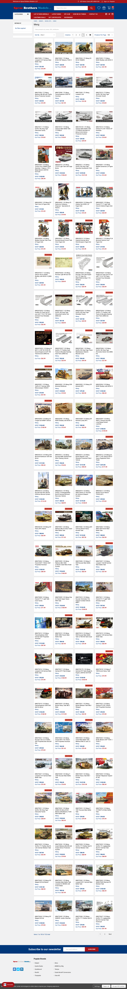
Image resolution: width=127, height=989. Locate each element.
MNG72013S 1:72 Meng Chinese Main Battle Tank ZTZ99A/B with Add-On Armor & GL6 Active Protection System (83, 130)
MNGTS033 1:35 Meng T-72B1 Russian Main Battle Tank (83, 810)
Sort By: (37, 35)
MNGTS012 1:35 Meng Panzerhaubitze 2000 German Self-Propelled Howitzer (42, 635)
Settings (97, 986)
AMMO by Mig (59, 966)
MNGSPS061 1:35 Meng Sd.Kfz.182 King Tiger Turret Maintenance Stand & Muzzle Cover (84, 351)
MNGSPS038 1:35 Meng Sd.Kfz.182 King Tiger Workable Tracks (83, 312)
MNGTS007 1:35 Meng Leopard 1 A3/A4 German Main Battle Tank (103, 563)
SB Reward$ (68, 17)
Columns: (68, 35)
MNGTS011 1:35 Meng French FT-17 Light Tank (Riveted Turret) (103, 599)
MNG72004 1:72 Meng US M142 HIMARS (83, 59)
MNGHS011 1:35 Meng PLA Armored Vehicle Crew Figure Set (104, 240)
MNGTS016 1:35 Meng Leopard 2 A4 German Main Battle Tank (43, 671)
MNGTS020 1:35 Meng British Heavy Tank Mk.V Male (62, 705)
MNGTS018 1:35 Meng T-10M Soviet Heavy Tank (103, 670)
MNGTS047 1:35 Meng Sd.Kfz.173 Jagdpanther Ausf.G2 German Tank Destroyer (103, 919)
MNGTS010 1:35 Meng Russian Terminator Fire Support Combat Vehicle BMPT (83, 599)
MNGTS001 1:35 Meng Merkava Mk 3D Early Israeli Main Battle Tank (63, 528)
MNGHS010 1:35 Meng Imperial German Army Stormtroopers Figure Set (83, 240)
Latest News (56, 14)
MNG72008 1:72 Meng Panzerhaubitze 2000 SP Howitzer (62, 94)
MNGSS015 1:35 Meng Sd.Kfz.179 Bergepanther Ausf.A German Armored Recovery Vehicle (62, 493)
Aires (56, 963)
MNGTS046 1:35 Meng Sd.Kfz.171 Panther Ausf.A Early (84, 918)
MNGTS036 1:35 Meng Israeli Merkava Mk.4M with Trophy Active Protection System (63, 846)
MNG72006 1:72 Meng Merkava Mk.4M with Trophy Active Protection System (43, 94)
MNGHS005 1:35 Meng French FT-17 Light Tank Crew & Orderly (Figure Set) (104, 204)
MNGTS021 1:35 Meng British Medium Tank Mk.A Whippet (83, 705)
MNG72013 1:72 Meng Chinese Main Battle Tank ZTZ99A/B (62, 128)
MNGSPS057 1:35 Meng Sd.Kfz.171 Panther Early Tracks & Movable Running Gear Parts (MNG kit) (63, 351)
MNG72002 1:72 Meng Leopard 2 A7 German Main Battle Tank (43, 60)
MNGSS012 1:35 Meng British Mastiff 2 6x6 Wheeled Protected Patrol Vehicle (83, 457)
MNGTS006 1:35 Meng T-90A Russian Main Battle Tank (83, 563)
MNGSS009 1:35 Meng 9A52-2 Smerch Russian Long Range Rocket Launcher (103, 421)
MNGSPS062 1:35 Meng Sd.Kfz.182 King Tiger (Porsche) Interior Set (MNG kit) (104, 351)
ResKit (37, 972)
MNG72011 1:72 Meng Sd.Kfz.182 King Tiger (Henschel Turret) (42, 128)
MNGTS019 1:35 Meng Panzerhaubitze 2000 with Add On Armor (43, 705)
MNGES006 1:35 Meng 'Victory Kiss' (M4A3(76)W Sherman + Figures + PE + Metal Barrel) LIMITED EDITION (43, 168)
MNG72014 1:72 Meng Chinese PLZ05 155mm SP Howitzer (104, 128)
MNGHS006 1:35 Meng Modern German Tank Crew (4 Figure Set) (43, 240)
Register (112, 1)
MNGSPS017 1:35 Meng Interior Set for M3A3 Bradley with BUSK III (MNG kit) (43, 275)
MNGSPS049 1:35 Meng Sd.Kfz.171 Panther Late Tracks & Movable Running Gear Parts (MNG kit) (104, 313)
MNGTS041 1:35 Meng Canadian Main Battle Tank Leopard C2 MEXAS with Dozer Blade (63, 883)
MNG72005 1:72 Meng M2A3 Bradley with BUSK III (104, 59)
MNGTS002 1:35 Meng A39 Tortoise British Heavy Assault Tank (84, 528)
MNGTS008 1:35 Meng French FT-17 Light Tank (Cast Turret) (42, 599)
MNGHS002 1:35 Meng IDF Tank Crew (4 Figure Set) (43, 203)
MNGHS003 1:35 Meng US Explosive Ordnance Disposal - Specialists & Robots (63, 205)
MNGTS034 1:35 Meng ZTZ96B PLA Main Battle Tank (103, 810)
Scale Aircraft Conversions (63, 972)
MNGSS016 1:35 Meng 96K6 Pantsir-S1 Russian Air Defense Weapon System (83, 493)
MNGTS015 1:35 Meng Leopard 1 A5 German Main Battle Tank (104, 635)
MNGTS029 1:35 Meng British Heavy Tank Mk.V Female (83, 775)
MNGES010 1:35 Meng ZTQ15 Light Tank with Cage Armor (63, 166)
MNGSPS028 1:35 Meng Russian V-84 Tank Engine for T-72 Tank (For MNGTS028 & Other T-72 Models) (83, 276)
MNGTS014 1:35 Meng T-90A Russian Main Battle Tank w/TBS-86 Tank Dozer (84, 635)
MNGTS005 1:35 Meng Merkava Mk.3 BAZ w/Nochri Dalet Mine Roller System (63, 563)
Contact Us (93, 14)
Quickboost (38, 969)
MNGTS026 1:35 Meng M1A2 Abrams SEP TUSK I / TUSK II (104, 739)
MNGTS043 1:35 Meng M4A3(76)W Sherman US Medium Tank (103, 882)
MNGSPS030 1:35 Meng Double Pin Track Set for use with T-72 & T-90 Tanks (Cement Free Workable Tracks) (43, 314)
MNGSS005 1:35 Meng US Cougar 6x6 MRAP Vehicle (43, 419)
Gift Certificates (55, 17)
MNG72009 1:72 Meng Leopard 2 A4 (82, 93)
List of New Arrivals (41, 14)
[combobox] (74, 8)
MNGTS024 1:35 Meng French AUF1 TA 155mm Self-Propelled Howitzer (62, 739)
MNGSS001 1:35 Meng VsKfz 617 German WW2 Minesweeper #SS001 (42, 386)
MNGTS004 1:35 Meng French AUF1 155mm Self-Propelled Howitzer (43, 563)
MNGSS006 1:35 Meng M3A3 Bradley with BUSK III (63, 419)
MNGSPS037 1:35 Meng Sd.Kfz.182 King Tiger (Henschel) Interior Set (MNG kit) (62, 313)
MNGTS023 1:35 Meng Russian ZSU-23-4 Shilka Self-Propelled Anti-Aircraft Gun (43, 740)
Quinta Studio (39, 966)
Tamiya (57, 969)
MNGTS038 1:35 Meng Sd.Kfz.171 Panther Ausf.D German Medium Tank (84, 846)
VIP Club (67, 14)
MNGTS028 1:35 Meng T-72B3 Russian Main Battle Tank (63, 775)
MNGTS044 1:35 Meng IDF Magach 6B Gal (43, 917)
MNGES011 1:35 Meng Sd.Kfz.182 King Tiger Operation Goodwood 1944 (84, 166)
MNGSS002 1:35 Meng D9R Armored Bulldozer (63, 385)
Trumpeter (38, 975)
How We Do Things (79, 14)
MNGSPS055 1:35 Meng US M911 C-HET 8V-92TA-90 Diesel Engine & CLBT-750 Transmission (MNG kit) (43, 351)
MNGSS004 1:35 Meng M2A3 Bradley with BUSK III (104, 385)
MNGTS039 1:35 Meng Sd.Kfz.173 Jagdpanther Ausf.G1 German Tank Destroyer (103, 846)
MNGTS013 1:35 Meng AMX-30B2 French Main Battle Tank (62, 635)
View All (57, 975)
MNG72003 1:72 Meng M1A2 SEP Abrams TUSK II (63, 59)
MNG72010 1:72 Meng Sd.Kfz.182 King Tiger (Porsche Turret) (103, 94)
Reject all (106, 986)
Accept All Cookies (118, 986)
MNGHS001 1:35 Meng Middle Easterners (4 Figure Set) (104, 166)
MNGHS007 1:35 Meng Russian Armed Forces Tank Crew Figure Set (63, 240)
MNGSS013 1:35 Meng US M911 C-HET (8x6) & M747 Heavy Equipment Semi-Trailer (104, 457)
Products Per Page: (100, 35)
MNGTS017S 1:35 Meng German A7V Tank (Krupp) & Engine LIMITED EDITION (84, 671)
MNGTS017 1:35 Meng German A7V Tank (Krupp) (62, 670)
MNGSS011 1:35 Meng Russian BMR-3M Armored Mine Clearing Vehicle (63, 456)
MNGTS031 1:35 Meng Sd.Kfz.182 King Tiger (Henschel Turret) (42, 810)
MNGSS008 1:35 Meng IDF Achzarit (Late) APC (84, 419)
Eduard (37, 963)
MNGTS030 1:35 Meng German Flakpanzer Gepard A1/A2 (104, 775)
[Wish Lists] (99, 8)
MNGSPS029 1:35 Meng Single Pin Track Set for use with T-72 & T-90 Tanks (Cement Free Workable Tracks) (104, 276)
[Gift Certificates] (105, 8)
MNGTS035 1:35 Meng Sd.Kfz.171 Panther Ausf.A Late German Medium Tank (43, 846)
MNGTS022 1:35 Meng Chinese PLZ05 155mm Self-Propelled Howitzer (103, 705)
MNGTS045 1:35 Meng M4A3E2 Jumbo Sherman (62, 917)
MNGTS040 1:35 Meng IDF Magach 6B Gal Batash (43, 881)
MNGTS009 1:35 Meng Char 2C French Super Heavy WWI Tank (63, 599)
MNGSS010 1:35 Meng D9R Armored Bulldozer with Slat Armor (43, 456)
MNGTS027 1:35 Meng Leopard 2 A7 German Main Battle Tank (43, 775)
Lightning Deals (39, 17)
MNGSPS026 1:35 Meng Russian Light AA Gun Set (62, 273)
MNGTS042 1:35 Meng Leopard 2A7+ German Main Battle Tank (84, 882)
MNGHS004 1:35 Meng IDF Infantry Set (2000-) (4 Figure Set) (84, 204)
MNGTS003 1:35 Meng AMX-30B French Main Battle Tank (103, 528)
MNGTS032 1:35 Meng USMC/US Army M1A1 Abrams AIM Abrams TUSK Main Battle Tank (63, 810)
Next (110, 934)
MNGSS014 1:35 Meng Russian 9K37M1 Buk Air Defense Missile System (42, 492)
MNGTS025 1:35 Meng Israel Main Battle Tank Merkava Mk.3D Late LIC (83, 739)
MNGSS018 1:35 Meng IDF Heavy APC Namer (43, 527)
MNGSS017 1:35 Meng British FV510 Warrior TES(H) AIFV (103, 492)
